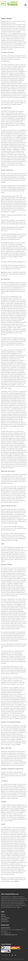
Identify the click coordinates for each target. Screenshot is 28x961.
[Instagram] (15, 955)
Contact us (3, 916)
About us (3, 914)
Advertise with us (5, 921)
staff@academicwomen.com (10, 934)
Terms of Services (5, 918)
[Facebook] (9, 955)
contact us (16, 881)
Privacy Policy (4, 919)
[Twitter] (12, 955)
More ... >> (19, 907)
